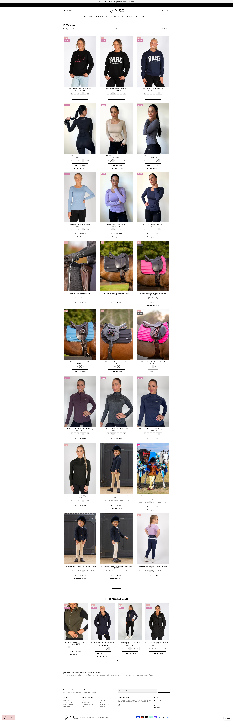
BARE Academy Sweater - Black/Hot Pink (80, 88)
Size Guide (102, 700)
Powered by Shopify (103, 717)
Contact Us (102, 706)
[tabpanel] (75, 630)
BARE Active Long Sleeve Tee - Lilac (116, 224)
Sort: (64, 29)
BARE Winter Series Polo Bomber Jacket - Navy (103, 643)
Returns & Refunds (104, 704)
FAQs (101, 702)
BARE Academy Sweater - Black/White (116, 88)
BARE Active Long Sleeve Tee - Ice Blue (80, 224)
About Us (83, 700)
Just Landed (66, 700)
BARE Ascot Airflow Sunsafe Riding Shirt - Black (80, 496)
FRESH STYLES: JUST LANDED (116, 599)
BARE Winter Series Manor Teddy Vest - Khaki (130, 642)
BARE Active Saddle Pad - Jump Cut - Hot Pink (153, 362)
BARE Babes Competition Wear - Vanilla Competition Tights (116, 566)
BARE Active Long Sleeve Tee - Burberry (116, 156)
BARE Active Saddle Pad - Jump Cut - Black (116, 362)
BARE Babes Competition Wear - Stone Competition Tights (80, 566)
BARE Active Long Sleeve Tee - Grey (153, 156)
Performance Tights (68, 704)
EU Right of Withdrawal (87, 704)
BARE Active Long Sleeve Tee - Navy (152, 224)
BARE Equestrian (116, 11)
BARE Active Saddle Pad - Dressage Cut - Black (116, 293)
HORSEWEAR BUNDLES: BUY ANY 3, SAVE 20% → (117, 5)
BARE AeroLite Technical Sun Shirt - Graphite (116, 429)
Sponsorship (84, 706)
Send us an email (125, 705)
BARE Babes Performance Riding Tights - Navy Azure (153, 566)
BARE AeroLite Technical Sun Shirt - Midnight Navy (152, 429)
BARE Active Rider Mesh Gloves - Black (80, 293)
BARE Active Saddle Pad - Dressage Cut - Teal (80, 362)
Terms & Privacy (85, 702)
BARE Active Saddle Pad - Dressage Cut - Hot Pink (153, 293)
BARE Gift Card (67, 706)
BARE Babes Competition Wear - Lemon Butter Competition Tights (153, 496)
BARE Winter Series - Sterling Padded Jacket (75, 642)
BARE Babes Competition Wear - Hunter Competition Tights (116, 496)
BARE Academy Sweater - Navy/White (153, 88)
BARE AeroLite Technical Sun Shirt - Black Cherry (80, 429)
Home (64, 20)
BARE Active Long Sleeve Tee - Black (80, 156)
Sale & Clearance (67, 702)
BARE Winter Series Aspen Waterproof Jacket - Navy (157, 643)
